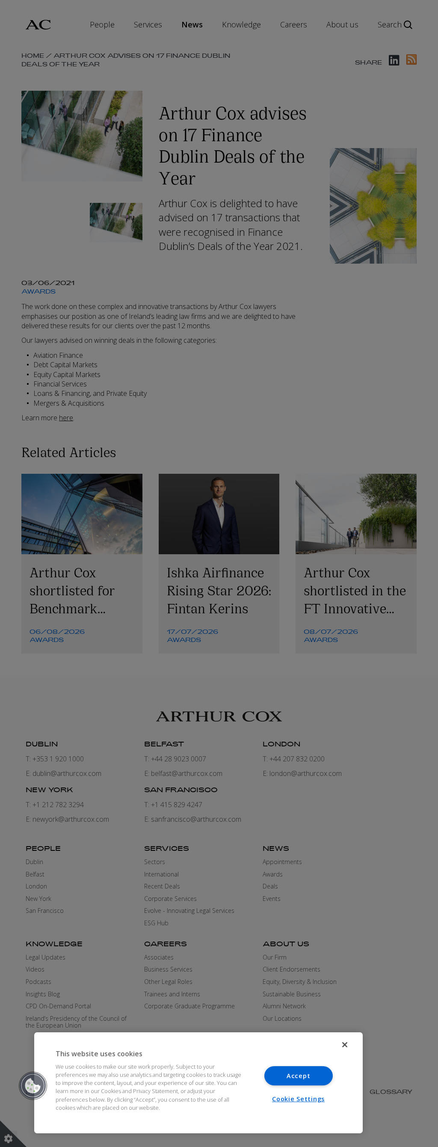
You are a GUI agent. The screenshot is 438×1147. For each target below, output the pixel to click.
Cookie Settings (298, 1099)
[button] (33, 1085)
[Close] (344, 1044)
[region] (198, 1082)
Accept (298, 1076)
